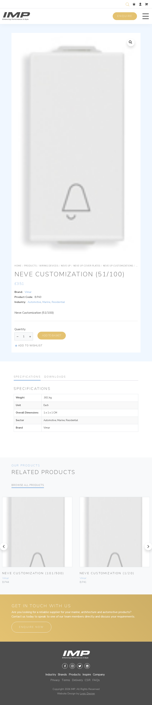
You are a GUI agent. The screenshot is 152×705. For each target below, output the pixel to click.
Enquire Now (31, 627)
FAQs (96, 680)
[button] (145, 16)
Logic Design (87, 693)
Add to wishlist (30, 345)
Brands (62, 674)
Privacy (55, 680)
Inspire (86, 674)
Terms (66, 680)
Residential (58, 302)
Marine (46, 302)
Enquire (124, 16)
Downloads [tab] (55, 377)
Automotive (34, 302)
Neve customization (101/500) (33, 573)
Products (75, 674)
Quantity (20, 329)
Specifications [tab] (27, 377)
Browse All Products (27, 485)
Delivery (77, 680)
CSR (87, 680)
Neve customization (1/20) (107, 573)
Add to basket (51, 335)
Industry (50, 674)
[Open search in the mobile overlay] (128, 4)
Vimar (28, 292)
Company (99, 674)
